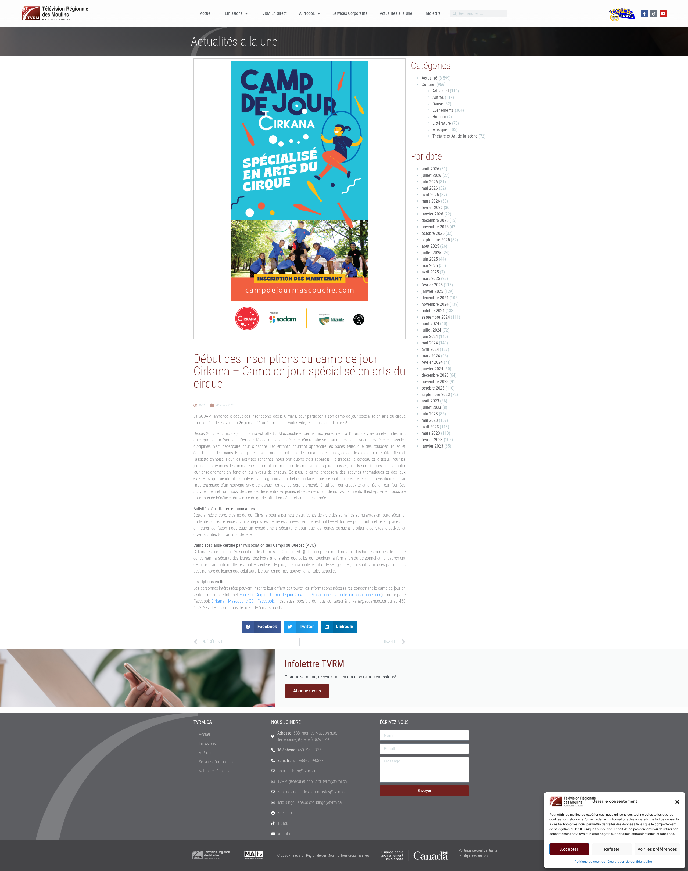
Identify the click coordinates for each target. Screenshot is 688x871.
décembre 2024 (435, 297)
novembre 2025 (435, 226)
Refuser (611, 849)
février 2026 (432, 207)
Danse (437, 103)
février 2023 (432, 439)
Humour (439, 116)
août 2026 (430, 168)
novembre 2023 (435, 381)
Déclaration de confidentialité (630, 861)
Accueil (206, 13)
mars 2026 (431, 201)
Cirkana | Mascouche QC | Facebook (243, 601)
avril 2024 (430, 349)
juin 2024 (430, 336)
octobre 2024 (433, 310)
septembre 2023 (436, 394)
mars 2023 (431, 433)
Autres (438, 97)
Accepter (569, 849)
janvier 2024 (432, 368)
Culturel (428, 84)
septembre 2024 (436, 317)
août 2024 (430, 323)
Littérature (441, 123)
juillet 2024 (431, 330)
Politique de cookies (590, 861)
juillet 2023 (431, 407)
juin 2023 (430, 413)
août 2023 (430, 401)
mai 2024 (430, 342)
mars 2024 (431, 355)
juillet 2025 (431, 252)
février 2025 (432, 284)
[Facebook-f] (644, 13)
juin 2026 (430, 181)
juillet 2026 (431, 175)
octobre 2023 (433, 388)
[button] (677, 801)
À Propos (307, 13)
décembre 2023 (435, 375)
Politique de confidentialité (478, 850)
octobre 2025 (433, 233)
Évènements (443, 110)
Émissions (233, 13)
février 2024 (432, 362)
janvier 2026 (432, 214)
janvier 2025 (432, 291)
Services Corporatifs (349, 13)
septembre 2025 (436, 239)
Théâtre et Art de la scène (455, 136)
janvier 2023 (432, 446)
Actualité (429, 78)
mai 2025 (430, 265)
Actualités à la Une (214, 770)
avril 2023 (430, 426)
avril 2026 (430, 194)
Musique (439, 129)
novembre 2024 (435, 304)
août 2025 (430, 246)
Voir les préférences (657, 849)
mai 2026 (430, 188)
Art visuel (440, 90)
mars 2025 (431, 278)
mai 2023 (430, 420)
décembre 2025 (435, 220)
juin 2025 (430, 259)
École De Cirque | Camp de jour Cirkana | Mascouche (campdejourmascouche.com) (311, 594)
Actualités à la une (396, 13)
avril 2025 (430, 272)
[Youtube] (663, 13)
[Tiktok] (653, 13)
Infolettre (433, 13)
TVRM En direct (273, 13)
